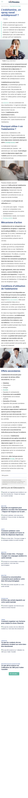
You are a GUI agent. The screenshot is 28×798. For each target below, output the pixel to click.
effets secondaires (12, 299)
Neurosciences (5, 6)
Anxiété (5, 390)
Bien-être (3, 506)
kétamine (6, 102)
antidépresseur (10, 142)
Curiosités (4, 640)
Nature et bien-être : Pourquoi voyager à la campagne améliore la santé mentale (14, 556)
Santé (2, 529)
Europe (12, 458)
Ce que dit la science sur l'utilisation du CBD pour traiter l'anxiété (12, 667)
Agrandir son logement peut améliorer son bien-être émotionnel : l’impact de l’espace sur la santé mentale (14, 510)
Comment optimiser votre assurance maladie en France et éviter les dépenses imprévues (12, 533)
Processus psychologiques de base (10, 663)
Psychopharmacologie (15, 6)
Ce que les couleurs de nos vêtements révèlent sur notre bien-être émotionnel (14, 644)
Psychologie (4, 598)
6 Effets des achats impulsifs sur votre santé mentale (13, 601)
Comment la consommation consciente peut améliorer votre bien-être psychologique (13, 579)
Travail (3, 619)
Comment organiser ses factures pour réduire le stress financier (13, 622)
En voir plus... (14, 674)
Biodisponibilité (7, 218)
